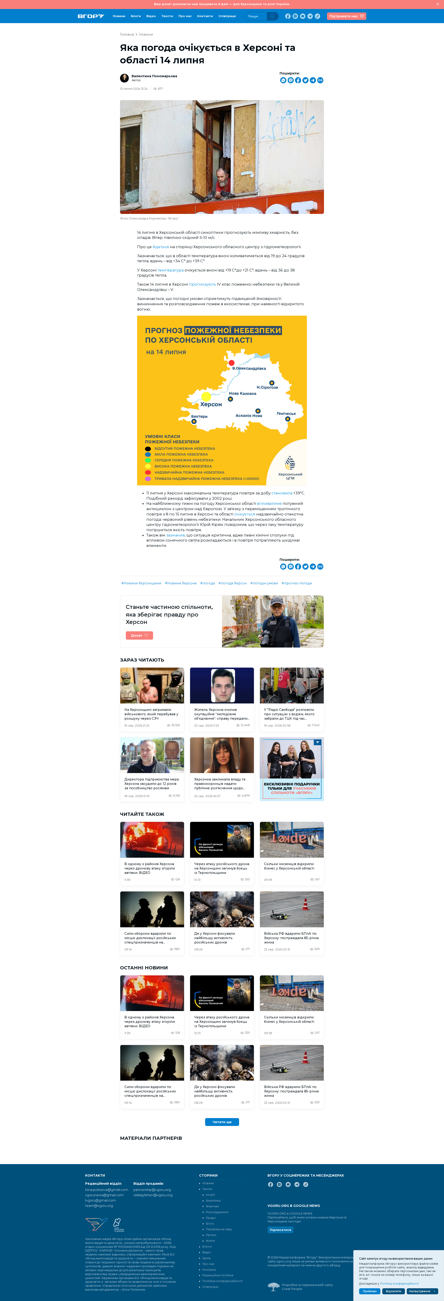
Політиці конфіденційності (399, 1283)
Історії (210, 1194)
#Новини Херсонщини (141, 583)
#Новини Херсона (181, 583)
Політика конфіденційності (222, 1281)
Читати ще (222, 1122)
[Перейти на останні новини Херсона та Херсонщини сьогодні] (91, 16)
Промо (211, 1235)
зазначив (175, 535)
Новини (119, 16)
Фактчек (212, 1206)
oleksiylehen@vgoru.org (153, 1195)
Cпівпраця (227, 16)
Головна (127, 34)
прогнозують (203, 284)
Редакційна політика (217, 1275)
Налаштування (419, 1291)
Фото (210, 1223)
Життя (210, 1240)
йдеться (161, 246)
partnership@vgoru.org (152, 1190)
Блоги (136, 16)
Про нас (185, 16)
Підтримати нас (343, 16)
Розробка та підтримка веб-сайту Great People (307, 1287)
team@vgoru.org (99, 1206)
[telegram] (309, 16)
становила (282, 493)
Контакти (205, 16)
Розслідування (217, 1212)
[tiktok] (317, 16)
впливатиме (270, 503)
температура (171, 270)
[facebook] (287, 16)
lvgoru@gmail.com (100, 1200)
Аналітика (213, 1200)
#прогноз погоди (297, 583)
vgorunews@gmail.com (104, 1195)
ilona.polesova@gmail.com (106, 1190)
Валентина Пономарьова (154, 76)
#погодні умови (264, 583)
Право (211, 1218)
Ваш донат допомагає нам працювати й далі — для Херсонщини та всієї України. (222, 4)
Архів (206, 1258)
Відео (151, 16)
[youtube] (302, 16)
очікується (245, 514)
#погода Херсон (233, 583)
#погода (207, 583)
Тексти (167, 16)
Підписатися (280, 1230)
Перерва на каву (219, 1229)
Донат (136, 635)
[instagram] (295, 16)
